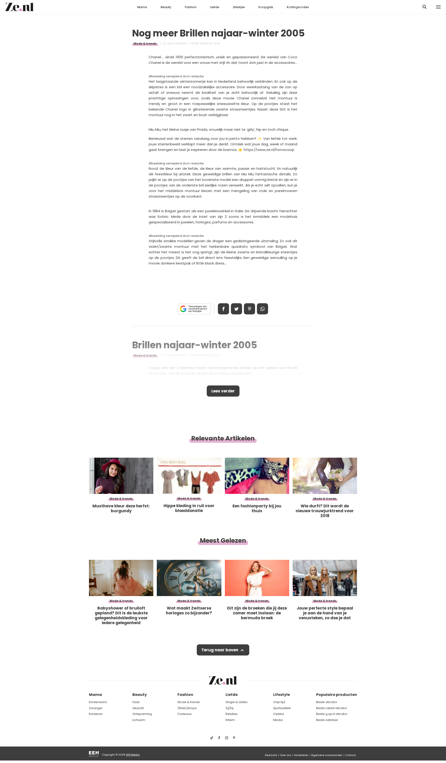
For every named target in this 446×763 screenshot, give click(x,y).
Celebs (278, 714)
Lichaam (138, 720)
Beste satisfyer (327, 720)
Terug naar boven (219, 650)
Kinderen (96, 714)
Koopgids (266, 7)
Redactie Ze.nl (210, 43)
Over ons (285, 755)
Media (278, 720)
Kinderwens (98, 702)
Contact (350, 755)
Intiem (230, 720)
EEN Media (133, 754)
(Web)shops (187, 708)
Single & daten (237, 702)
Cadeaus (184, 714)
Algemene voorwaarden (326, 755)
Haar (136, 702)
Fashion (191, 7)
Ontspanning (142, 714)
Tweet (236, 308)
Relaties (232, 714)
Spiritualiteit (282, 708)
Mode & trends (145, 44)
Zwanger (96, 708)
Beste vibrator (326, 702)
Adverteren (301, 755)
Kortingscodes (298, 7)
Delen (223, 308)
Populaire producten (336, 694)
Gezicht (138, 708)
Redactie (271, 755)
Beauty (166, 7)
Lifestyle (239, 7)
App (262, 308)
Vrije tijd (279, 702)
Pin (249, 308)
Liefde (214, 7)
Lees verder (223, 391)
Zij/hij (229, 708)
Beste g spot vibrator (332, 714)
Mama (142, 7)
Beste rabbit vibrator (331, 708)
